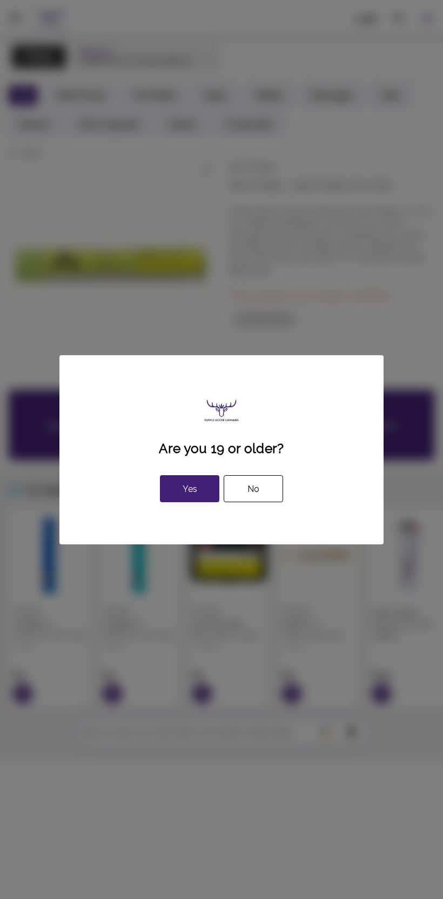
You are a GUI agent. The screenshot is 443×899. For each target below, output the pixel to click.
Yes (190, 489)
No (253, 489)
